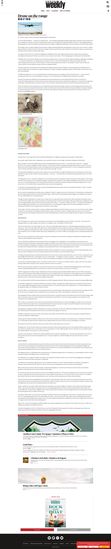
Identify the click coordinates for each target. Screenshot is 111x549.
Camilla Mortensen (26, 17)
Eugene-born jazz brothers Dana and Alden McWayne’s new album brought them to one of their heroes (50, 488)
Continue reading (52, 452)
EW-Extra (25, 438)
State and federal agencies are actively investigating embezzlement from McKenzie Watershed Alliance (50, 446)
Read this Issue (74, 529)
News (19, 17)
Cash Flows (27, 444)
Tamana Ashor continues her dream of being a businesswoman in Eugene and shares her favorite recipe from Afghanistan (59, 461)
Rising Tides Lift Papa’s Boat (35, 485)
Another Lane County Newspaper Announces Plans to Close (48, 433)
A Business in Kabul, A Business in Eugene (48, 457)
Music (24, 489)
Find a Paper (37, 529)
